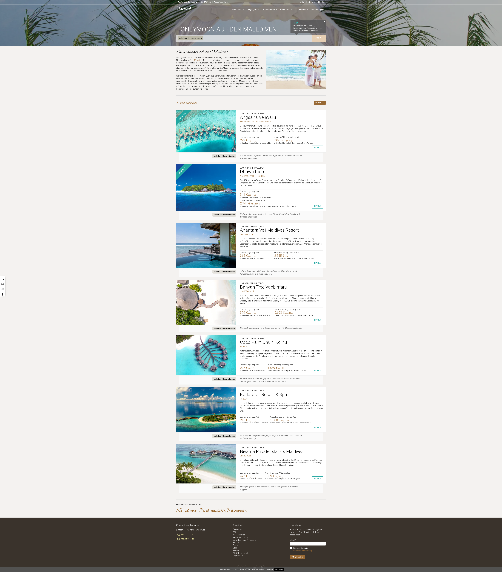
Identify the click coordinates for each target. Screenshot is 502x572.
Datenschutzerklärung (302, 551)
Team (235, 545)
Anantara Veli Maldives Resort (269, 230)
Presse (236, 550)
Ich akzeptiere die (302, 549)
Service (302, 9)
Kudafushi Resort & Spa (263, 394)
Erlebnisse (237, 9)
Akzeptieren (279, 569)
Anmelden (297, 557)
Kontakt (236, 543)
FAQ (234, 532)
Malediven (198, 60)
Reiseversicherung (240, 537)
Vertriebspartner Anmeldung (244, 540)
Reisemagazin (317, 9)
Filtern (318, 103)
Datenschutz (243, 553)
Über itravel (237, 530)
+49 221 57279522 (188, 534)
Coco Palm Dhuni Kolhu (263, 342)
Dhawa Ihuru (253, 171)
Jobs (235, 548)
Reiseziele (285, 9)
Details (317, 148)
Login (302, 2)
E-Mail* (293, 540)
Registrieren (310, 2)
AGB (235, 553)
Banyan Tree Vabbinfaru (263, 287)
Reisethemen (269, 9)
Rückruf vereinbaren (221, 2)
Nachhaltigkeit (239, 535)
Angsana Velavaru (258, 117)
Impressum (238, 556)
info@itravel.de (187, 539)
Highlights (252, 9)
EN (323, 2)
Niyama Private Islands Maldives (272, 451)
